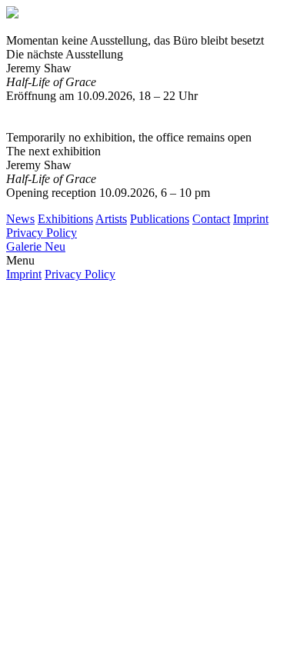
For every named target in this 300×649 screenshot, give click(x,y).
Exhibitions (65, 218)
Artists (111, 218)
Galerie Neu (35, 246)
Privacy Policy (41, 232)
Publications (159, 218)
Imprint (250, 218)
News (20, 218)
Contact (211, 218)
